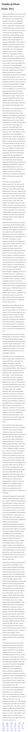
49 (18, 724)
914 (3, 723)
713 (7, 728)
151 (15, 728)
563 (19, 726)
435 (23, 723)
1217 (3, 726)
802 (15, 726)
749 (7, 726)
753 (22, 724)
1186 (20, 723)
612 (15, 723)
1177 (11, 728)
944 (3, 724)
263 (23, 728)
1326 (3, 728)
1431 (8, 730)
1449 (7, 723)
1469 (7, 724)
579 (15, 730)
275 (19, 728)
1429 (11, 723)
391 (11, 726)
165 (11, 724)
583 (12, 730)
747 (22, 726)
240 (19, 730)
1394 (3, 730)
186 (15, 724)
